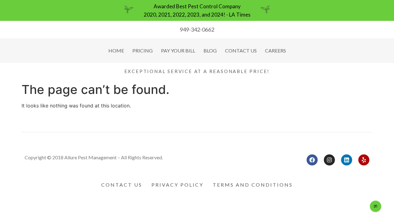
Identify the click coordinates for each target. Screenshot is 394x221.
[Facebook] (312, 159)
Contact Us (241, 50)
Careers (275, 50)
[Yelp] (363, 159)
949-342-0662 (197, 29)
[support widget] (375, 206)
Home (116, 50)
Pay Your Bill (178, 50)
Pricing (142, 50)
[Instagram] (329, 159)
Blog (210, 50)
